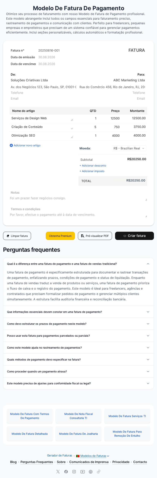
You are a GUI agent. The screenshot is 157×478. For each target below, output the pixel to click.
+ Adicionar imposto (91, 171)
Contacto (140, 462)
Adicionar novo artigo (27, 145)
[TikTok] (98, 472)
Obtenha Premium (60, 235)
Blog (13, 462)
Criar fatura (137, 236)
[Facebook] (66, 472)
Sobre (61, 462)
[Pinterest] (90, 472)
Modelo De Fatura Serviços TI (127, 416)
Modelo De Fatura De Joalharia (78, 433)
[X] (58, 472)
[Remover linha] (147, 118)
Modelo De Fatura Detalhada (30, 433)
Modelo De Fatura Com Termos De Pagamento (29, 416)
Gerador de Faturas (59, 455)
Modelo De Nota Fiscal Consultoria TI (78, 416)
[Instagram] (74, 472)
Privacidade (120, 462)
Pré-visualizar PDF (97, 235)
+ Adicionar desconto (92, 165)
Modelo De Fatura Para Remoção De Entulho (127, 433)
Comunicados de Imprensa (89, 462)
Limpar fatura (19, 235)
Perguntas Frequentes (36, 462)
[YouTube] (82, 472)
